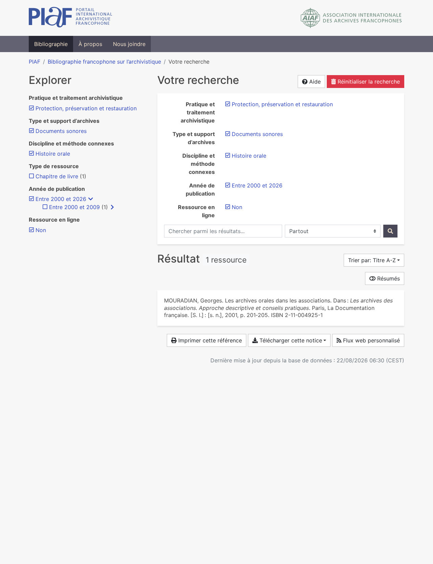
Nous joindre (129, 44)
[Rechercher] (390, 231)
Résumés (387, 278)
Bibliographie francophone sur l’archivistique (104, 61)
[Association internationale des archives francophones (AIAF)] (351, 18)
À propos (90, 44)
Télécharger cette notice (290, 340)
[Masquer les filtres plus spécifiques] (90, 199)
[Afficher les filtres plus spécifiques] (112, 207)
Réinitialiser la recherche (368, 81)
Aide (314, 81)
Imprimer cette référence (209, 340)
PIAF (34, 61)
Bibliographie (51, 44)
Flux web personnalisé (370, 340)
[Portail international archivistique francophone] (70, 18)
